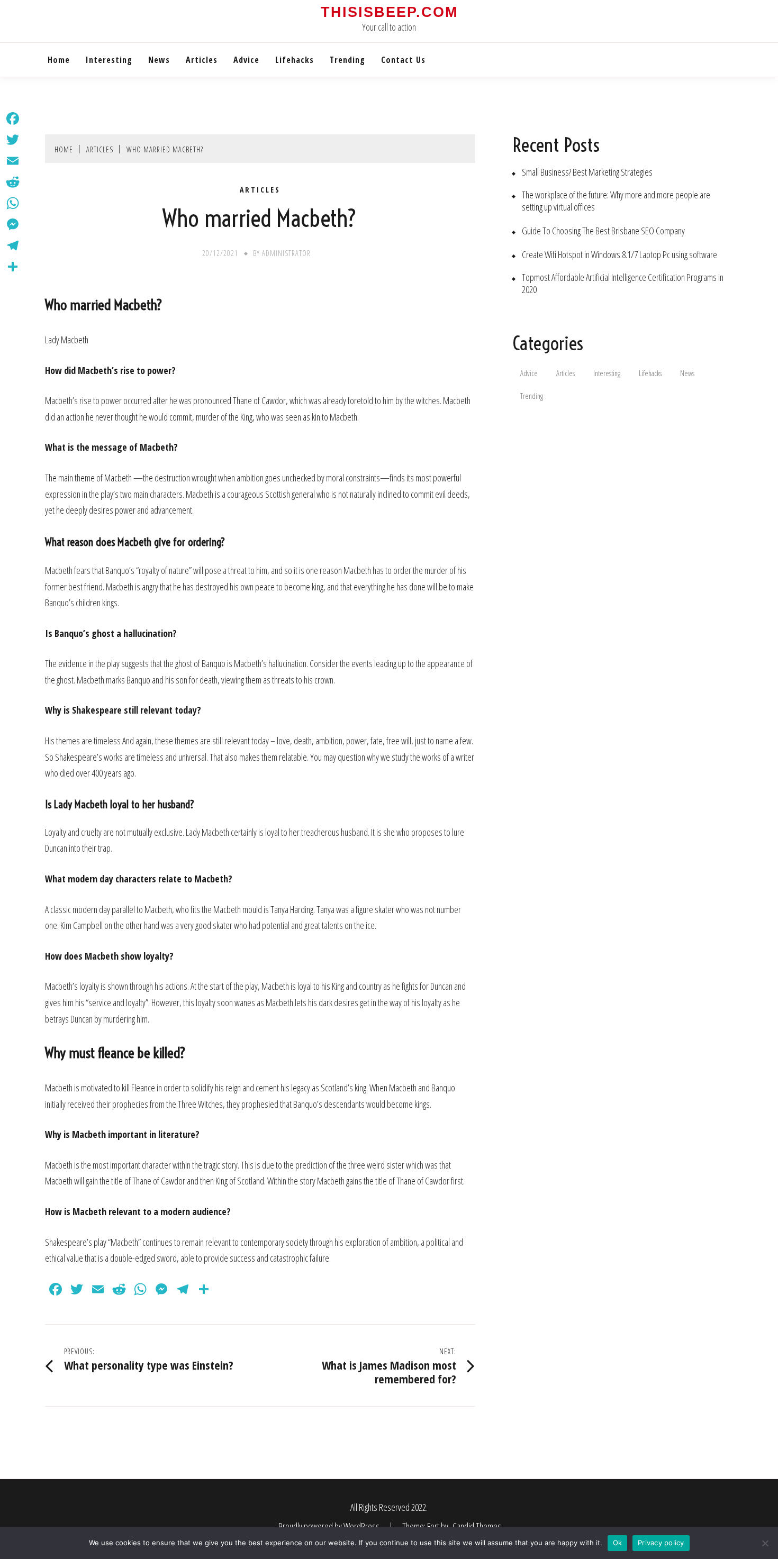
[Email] (12, 160)
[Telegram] (12, 245)
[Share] (12, 266)
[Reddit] (12, 182)
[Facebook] (12, 118)
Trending (347, 60)
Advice (246, 60)
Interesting (109, 60)
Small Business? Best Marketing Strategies (587, 172)
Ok (617, 1542)
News (159, 60)
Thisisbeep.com (389, 12)
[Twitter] (12, 139)
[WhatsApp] (12, 203)
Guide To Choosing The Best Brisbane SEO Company (603, 231)
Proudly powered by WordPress (329, 1526)
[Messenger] (12, 224)
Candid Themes (477, 1526)
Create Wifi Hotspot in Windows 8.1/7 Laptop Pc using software (619, 255)
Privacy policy (661, 1542)
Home (59, 60)
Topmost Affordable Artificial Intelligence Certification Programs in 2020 (622, 283)
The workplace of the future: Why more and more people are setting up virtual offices (616, 201)
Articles (202, 60)
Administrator (286, 253)
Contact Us (403, 60)
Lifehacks (294, 60)
